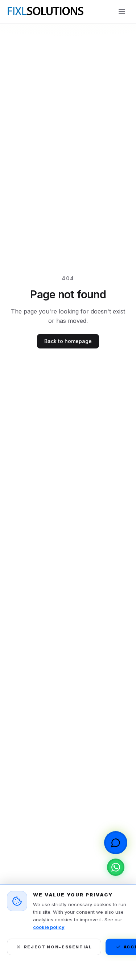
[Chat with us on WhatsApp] (115, 867)
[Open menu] (122, 11)
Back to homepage (68, 341)
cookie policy (49, 927)
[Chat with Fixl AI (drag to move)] (115, 842)
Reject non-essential (58, 946)
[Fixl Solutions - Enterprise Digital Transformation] (45, 11)
